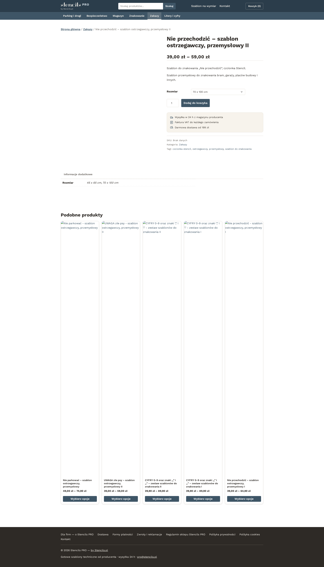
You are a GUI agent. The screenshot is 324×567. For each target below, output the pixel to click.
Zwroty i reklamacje (149, 534)
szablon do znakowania (238, 149)
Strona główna (70, 29)
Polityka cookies (249, 534)
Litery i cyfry (172, 15)
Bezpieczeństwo (97, 15)
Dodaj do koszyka (195, 103)
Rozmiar (172, 91)
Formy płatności (123, 534)
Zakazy (154, 15)
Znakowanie (136, 15)
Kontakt (225, 6)
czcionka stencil (182, 149)
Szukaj (169, 6)
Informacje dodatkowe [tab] (78, 174)
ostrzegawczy (200, 149)
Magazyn (118, 15)
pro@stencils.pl (147, 556)
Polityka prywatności (222, 534)
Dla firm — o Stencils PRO (77, 534)
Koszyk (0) (254, 6)
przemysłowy (216, 149)
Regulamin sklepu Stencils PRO (185, 534)
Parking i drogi (72, 15)
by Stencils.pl (99, 550)
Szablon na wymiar (203, 6)
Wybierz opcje (80, 498)
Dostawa (103, 534)
